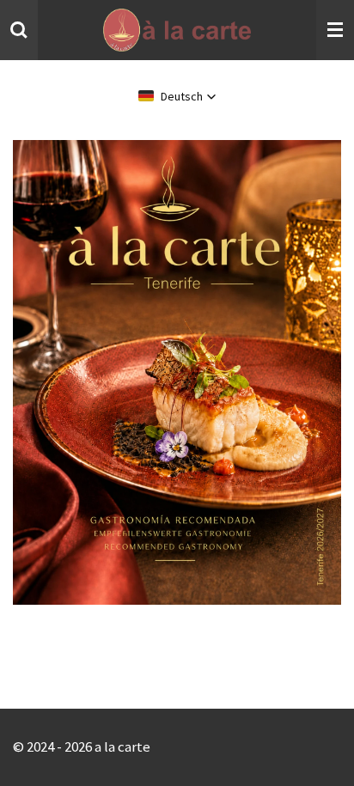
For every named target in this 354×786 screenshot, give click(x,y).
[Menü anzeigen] (335, 30)
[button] (177, 96)
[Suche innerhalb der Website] (19, 30)
